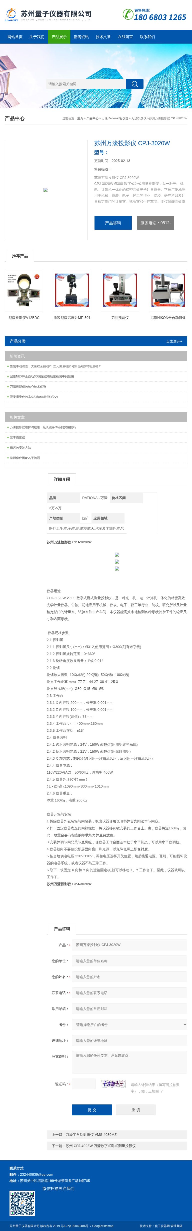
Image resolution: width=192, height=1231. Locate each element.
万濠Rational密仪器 (115, 118)
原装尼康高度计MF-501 (72, 318)
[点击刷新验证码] (113, 1084)
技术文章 (103, 37)
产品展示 (59, 37)
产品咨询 (113, 223)
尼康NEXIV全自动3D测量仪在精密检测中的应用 (42, 376)
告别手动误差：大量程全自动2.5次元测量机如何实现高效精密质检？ (55, 366)
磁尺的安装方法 (20, 447)
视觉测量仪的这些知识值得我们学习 (34, 397)
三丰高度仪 (17, 437)
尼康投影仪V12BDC (24, 318)
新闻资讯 (81, 37)
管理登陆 (176, 1226)
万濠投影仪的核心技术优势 (28, 386)
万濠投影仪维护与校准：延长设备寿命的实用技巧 (43, 427)
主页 (80, 118)
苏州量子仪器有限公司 (25, 1226)
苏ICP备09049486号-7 (76, 1226)
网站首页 (15, 37)
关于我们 (37, 37)
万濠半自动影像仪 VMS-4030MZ (91, 1135)
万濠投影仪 (139, 118)
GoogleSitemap (103, 1226)
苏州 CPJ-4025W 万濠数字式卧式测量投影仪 (101, 1146)
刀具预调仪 (120, 318)
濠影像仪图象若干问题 (25, 458)
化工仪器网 (162, 1226)
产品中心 (92, 118)
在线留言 (125, 37)
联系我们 (147, 37)
